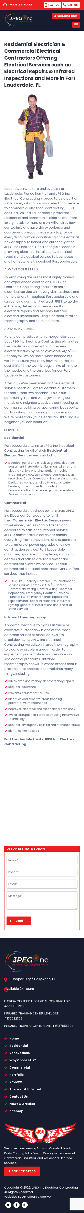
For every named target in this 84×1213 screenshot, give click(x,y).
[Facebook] (16, 1205)
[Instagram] (25, 1205)
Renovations (19, 1053)
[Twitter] (8, 1205)
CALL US (72, 5)
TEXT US (53, 4)
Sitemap (16, 1111)
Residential (18, 1046)
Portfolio (16, 1075)
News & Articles (22, 1104)
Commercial (19, 1067)
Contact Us (18, 1096)
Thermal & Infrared (25, 1089)
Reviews (16, 1082)
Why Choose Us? (22, 1060)
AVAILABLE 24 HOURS (20, 4)
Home (14, 1038)
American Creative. (36, 1196)
